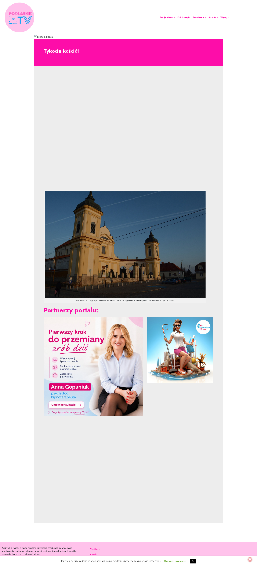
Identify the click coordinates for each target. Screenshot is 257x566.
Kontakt (93, 554)
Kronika (212, 17)
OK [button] (193, 561)
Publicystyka (184, 17)
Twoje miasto (166, 17)
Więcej (223, 17)
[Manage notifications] (250, 559)
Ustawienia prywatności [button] (175, 561)
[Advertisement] (128, 130)
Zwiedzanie (198, 17)
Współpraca (95, 549)
